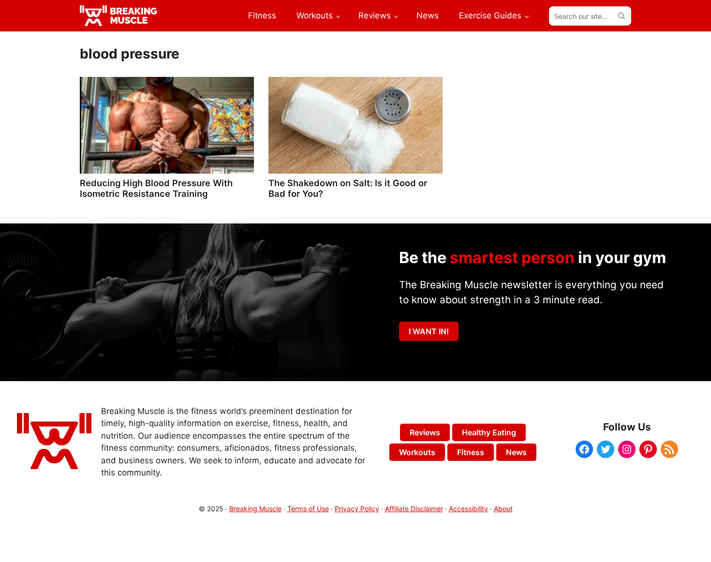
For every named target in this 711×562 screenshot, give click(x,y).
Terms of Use (308, 508)
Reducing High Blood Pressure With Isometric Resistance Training (156, 188)
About (503, 508)
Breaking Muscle (255, 508)
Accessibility (468, 508)
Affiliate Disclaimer (414, 508)
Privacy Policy (357, 508)
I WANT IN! (429, 331)
